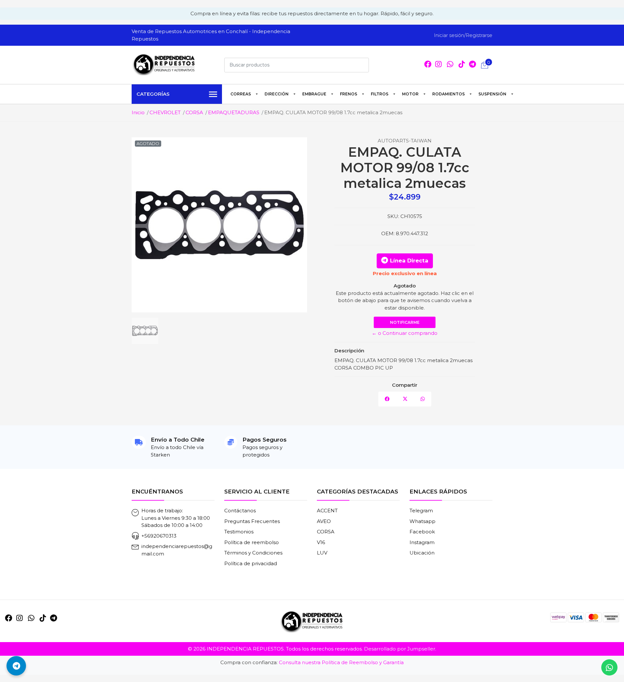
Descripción (349, 350)
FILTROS (379, 93)
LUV (322, 553)
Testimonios (239, 532)
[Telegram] (472, 65)
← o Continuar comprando (404, 333)
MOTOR (410, 93)
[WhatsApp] (450, 65)
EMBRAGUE (314, 93)
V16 (321, 542)
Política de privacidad (250, 563)
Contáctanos (240, 510)
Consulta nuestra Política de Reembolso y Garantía (341, 662)
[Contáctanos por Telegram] (16, 666)
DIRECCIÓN (277, 93)
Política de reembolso (251, 542)
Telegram (421, 510)
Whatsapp (423, 521)
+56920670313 (158, 536)
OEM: (388, 233)
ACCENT (327, 510)
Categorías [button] (153, 94)
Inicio (138, 112)
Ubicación (422, 553)
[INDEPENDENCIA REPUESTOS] (164, 64)
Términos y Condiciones (253, 553)
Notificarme (405, 322)
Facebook (422, 532)
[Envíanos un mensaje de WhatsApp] (609, 667)
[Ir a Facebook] (427, 65)
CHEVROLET (165, 112)
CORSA (194, 112)
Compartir (404, 385)
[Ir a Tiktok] (462, 65)
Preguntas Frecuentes (252, 521)
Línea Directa (409, 260)
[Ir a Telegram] (53, 618)
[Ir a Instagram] (438, 65)
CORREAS (240, 93)
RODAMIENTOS (448, 93)
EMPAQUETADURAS (233, 112)
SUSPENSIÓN (492, 93)
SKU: (393, 216)
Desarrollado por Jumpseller (399, 649)
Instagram (422, 542)
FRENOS (348, 93)
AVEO (324, 521)
